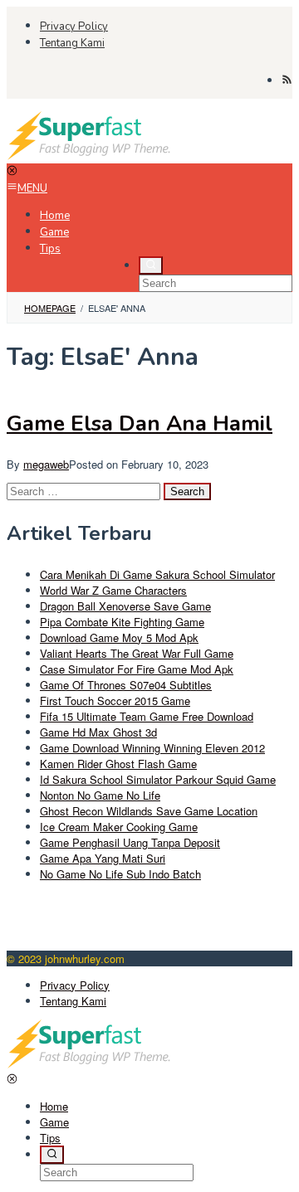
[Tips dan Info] (90, 155)
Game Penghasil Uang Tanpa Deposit (130, 842)
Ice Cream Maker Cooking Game (119, 826)
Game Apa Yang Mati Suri (102, 858)
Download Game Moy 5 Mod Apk (119, 637)
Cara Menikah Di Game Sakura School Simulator (157, 574)
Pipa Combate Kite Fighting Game (122, 622)
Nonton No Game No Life (100, 795)
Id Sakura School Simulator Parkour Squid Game (158, 779)
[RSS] (287, 80)
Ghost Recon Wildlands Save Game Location (148, 811)
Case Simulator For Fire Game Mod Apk (136, 669)
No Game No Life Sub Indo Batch (120, 874)
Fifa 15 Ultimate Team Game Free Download (146, 716)
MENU (32, 188)
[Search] (151, 265)
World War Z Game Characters (113, 590)
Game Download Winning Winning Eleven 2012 (152, 748)
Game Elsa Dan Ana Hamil (139, 423)
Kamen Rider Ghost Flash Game (118, 763)
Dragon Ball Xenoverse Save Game (125, 606)
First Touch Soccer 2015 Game (115, 700)
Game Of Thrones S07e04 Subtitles (126, 685)
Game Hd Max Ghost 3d (98, 732)
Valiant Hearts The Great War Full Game (136, 653)
